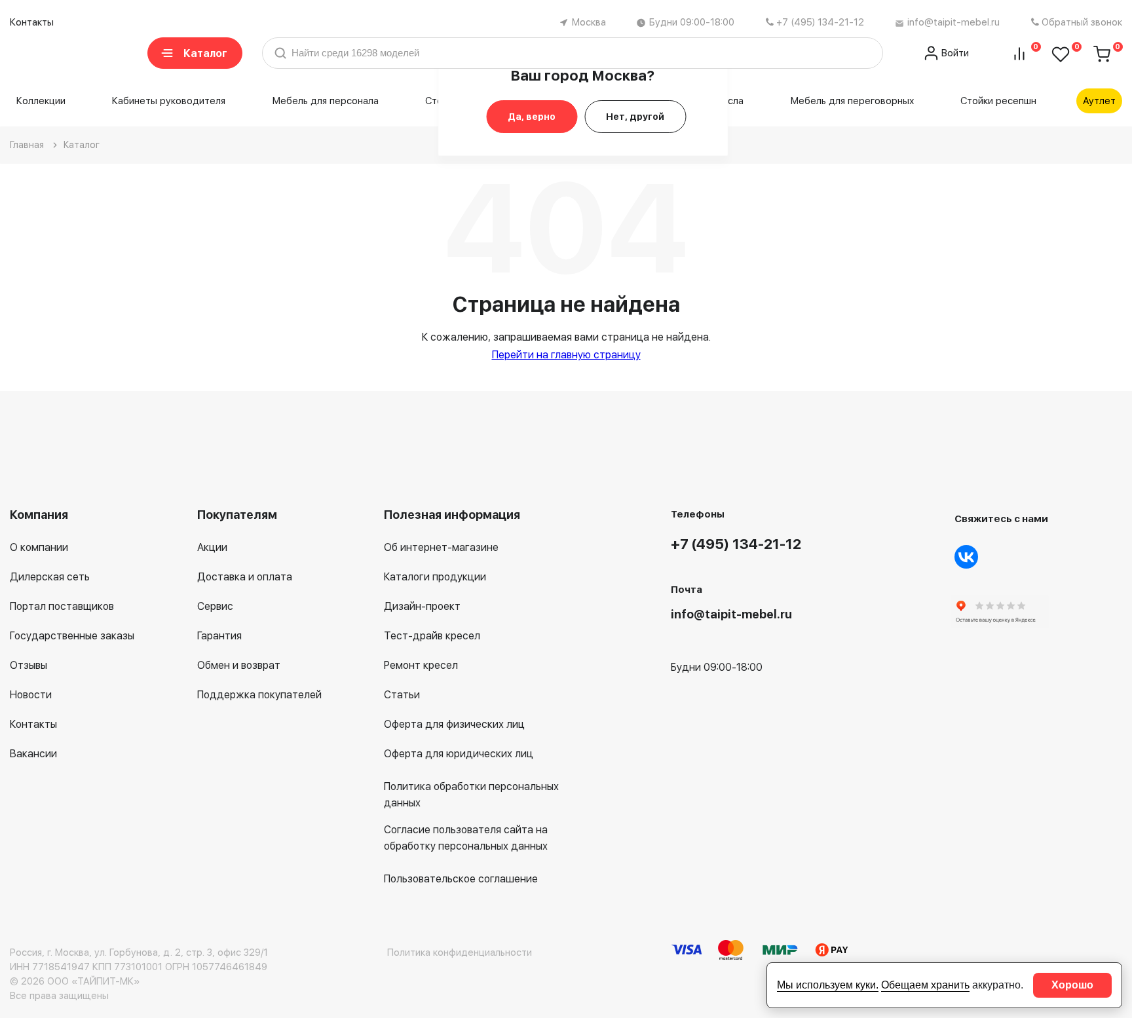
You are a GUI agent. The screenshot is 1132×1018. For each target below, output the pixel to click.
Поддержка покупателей (259, 694)
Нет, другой (635, 116)
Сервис (215, 606)
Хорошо (1072, 984)
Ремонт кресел (421, 665)
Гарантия (219, 636)
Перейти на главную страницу (566, 355)
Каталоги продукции (435, 577)
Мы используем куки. (827, 984)
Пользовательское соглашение (461, 879)
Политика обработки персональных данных (471, 794)
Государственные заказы (72, 636)
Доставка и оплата (244, 577)
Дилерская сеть (50, 577)
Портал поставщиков (62, 606)
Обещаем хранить (925, 984)
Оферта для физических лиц (454, 724)
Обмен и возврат (238, 665)
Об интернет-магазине (441, 547)
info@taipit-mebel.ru (953, 22)
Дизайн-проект (422, 606)
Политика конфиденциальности (459, 952)
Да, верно (532, 116)
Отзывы (28, 665)
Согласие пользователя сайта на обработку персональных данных (466, 837)
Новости (31, 694)
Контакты (32, 22)
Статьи (402, 694)
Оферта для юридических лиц (458, 753)
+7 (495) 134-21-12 (820, 22)
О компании (39, 547)
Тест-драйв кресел (432, 636)
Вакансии (33, 753)
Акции (212, 547)
